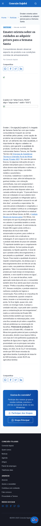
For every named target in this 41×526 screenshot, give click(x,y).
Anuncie (5, 480)
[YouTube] (3, 506)
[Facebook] (11, 506)
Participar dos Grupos (22, 413)
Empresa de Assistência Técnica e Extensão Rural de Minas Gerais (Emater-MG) (17, 156)
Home (3, 17)
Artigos (4, 462)
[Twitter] (15, 506)
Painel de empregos (9, 466)
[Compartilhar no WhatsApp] (5, 68)
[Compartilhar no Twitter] (16, 68)
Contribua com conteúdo (11, 488)
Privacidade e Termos (10, 496)
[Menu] (3, 3)
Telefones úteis (7, 470)
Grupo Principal (22, 420)
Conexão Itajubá (8, 446)
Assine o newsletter (9, 484)
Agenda (4, 458)
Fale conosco (7, 492)
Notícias (13, 17)
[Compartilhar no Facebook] (10, 68)
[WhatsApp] (18, 506)
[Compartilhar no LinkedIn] (21, 68)
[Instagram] (7, 506)
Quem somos (6, 450)
